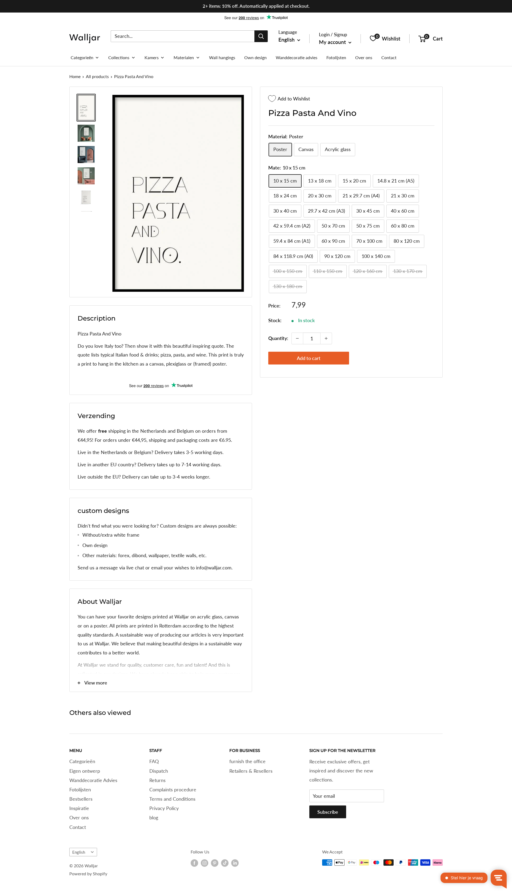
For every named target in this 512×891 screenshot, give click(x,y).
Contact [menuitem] (389, 57)
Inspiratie (79, 808)
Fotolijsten (80, 789)
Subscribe (327, 812)
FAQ (154, 761)
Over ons (79, 817)
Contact (77, 827)
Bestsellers (81, 799)
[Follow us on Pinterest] (214, 863)
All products (97, 76)
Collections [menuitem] (118, 57)
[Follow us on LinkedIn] (235, 863)
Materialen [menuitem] (184, 57)
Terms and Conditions (172, 799)
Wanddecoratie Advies (93, 780)
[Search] (261, 36)
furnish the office (247, 761)
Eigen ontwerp (84, 771)
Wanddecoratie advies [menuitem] (296, 57)
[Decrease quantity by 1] (297, 338)
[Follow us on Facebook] (194, 863)
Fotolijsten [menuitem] (336, 57)
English (78, 852)
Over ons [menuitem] (363, 57)
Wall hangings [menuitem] (222, 57)
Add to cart (309, 358)
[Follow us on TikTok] (225, 863)
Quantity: (278, 338)
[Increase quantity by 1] (326, 338)
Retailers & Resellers (251, 771)
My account (333, 42)
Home (75, 76)
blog (153, 817)
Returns (157, 780)
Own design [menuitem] (255, 57)
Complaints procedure (172, 789)
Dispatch (158, 771)
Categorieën (82, 761)
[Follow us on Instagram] (204, 863)
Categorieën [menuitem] (82, 57)
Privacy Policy (164, 808)
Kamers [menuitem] (152, 57)
